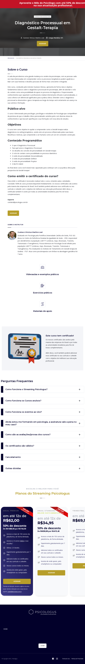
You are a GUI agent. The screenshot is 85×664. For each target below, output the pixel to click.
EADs (22, 541)
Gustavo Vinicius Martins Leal (33, 38)
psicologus (11, 58)
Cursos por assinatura (42, 16)
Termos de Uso (66, 658)
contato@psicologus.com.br (15, 591)
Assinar (17, 581)
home (6, 629)
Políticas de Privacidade (77, 658)
